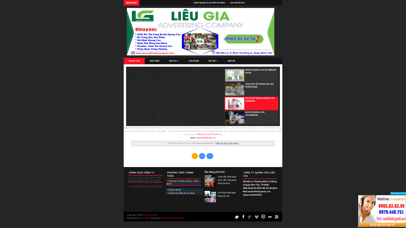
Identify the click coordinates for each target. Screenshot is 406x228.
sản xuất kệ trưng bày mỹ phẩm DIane (242, 3)
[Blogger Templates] (279, 160)
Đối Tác (174, 61)
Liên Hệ (231, 61)
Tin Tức (213, 61)
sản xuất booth (150, 215)
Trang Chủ (134, 61)
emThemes (179, 218)
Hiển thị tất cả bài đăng (227, 143)
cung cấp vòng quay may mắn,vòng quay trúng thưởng (227, 179)
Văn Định (145, 218)
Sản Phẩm (194, 61)
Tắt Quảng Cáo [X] (398, 193)
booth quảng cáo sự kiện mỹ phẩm (204, 3)
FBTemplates (166, 218)
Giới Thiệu (155, 61)
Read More (148, 104)
